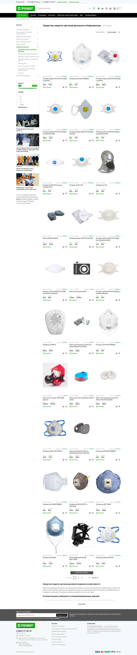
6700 (22, 104)
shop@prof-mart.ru (34, 2)
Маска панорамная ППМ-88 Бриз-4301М (77, 558)
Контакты (51, 15)
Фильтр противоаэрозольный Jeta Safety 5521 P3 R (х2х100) (107, 399)
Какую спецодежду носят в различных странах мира (25, 169)
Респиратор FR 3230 (49, 557)
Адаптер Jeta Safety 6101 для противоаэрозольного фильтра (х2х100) (79, 452)
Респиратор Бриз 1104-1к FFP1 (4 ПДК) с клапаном (55, 79)
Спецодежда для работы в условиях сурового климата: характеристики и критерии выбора (27, 149)
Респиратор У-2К (101, 185)
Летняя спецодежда (22, 29)
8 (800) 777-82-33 (49, 2)
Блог (81, 15)
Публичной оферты (54, 618)
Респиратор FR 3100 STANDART (106, 451)
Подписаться (61, 615)
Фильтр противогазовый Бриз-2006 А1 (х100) (81, 399)
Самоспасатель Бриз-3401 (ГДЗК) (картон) (53, 399)
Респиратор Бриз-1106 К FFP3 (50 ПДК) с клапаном (108, 79)
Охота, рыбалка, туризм (23, 42)
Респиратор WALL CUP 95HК (104, 557)
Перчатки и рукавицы (23, 75)
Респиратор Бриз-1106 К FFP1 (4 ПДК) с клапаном (81, 133)
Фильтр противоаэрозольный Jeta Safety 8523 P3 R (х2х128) (80, 345)
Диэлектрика (22, 63)
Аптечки (20, 73)
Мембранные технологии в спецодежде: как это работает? (26, 188)
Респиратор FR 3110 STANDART (105, 345)
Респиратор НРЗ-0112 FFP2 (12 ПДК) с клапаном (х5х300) (108, 133)
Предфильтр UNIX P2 (49, 345)
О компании (42, 15)
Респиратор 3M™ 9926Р (103, 504)
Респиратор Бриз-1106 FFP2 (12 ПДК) (81, 238)
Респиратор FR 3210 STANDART (79, 79)
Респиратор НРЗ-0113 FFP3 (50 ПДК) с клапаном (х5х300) (55, 133)
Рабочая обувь (20, 44)
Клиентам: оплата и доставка (67, 15)
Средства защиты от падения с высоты (28, 60)
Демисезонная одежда (23, 36)
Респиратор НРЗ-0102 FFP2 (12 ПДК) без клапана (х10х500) (107, 239)
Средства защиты (22, 47)
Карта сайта (30, 651)
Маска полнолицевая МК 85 (77, 291)
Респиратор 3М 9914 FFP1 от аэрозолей (78, 505)
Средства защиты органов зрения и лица (26, 69)
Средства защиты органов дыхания (27, 50)
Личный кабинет (90, 15)
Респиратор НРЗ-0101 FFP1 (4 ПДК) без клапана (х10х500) (108, 292)
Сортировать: (100, 32)
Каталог (24, 15)
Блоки (18, 199)
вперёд (94, 577)
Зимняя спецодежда (22, 39)
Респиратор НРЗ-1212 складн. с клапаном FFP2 (53, 186)
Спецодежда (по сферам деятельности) (24, 33)
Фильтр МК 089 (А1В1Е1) (50, 238)
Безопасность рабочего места (27, 54)
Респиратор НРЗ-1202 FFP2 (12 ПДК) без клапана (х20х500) (54, 292)
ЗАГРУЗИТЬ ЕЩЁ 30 (81, 573)
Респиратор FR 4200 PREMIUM (52, 504)
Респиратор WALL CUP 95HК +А (52, 451)
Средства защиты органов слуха (28, 56)
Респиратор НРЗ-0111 (76, 185)
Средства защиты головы (26, 66)
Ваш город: (21, 2)
